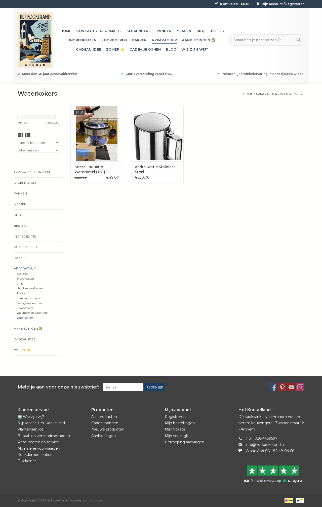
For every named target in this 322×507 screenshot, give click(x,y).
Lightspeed (96, 500)
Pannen (164, 31)
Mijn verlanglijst (178, 436)
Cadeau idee (88, 49)
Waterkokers (292, 94)
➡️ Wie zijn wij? (31, 416)
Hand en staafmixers (30, 288)
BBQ (200, 31)
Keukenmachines (28, 298)
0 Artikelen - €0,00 (235, 4)
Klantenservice (31, 429)
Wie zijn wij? (194, 49)
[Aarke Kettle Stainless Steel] (157, 133)
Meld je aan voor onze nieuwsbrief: (58, 387)
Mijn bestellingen (180, 423)
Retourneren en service (38, 442)
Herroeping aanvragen (184, 442)
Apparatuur (164, 40)
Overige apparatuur (29, 303)
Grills (20, 283)
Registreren (175, 416)
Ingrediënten (82, 40)
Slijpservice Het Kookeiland (41, 423)
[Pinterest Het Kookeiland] (282, 387)
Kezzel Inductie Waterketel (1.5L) (89, 169)
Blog (171, 49)
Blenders (22, 274)
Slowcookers (25, 308)
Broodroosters (25, 278)
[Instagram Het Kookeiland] (300, 387)
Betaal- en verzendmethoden (44, 436)
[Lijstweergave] (27, 135)
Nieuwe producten (107, 429)
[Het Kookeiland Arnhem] (35, 40)
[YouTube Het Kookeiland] (291, 387)
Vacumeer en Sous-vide (32, 313)
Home (65, 31)
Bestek (217, 31)
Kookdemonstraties (35, 454)
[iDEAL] (288, 500)
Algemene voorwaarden (39, 448)
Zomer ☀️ (115, 49)
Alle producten (104, 416)
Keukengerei (139, 31)
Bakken (139, 40)
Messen (184, 31)
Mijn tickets (175, 429)
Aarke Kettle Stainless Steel (155, 169)
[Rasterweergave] (21, 135)
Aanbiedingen (103, 436)
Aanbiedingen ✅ (198, 40)
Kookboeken (114, 40)
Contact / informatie (99, 31)
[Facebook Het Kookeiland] (273, 387)
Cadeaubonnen (145, 49)
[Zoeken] (298, 40)
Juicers (21, 293)
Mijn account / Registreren (282, 4)
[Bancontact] (299, 500)
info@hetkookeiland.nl (265, 444)
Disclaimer (27, 461)
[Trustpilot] (271, 474)
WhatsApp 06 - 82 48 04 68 (270, 451)
